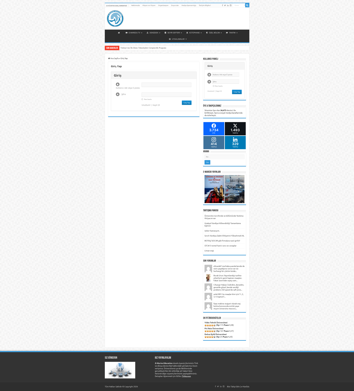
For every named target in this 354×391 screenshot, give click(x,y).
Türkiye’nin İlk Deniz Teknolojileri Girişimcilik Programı (143, 48)
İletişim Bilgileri (205, 5)
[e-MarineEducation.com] (115, 18)
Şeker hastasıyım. (212, 230)
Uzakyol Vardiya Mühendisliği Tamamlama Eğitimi (223, 224)
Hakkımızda (135, 5)
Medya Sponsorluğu (189, 5)
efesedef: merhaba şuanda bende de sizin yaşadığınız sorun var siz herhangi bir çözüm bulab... (229, 268)
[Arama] (247, 5)
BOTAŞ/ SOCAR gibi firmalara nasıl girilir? (222, 240)
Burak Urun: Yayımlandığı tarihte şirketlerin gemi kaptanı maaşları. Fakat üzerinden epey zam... (228, 278)
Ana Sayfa (114, 58)
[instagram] (231, 5)
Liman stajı (209, 250)
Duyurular (175, 5)
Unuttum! (146, 105)
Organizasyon (163, 5)
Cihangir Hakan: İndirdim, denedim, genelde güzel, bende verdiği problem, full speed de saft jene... (229, 287)
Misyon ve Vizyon (148, 5)
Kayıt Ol (156, 105)
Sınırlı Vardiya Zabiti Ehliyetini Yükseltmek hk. (224, 235)
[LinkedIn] (228, 5)
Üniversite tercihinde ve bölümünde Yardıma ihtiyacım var (224, 216)
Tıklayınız (186, 376)
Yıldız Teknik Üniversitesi (216, 322)
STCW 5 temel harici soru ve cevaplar (220, 245)
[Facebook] (222, 5)
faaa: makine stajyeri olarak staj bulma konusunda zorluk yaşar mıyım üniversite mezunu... (227, 306)
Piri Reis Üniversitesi (214, 328)
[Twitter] (225, 5)
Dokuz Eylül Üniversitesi (216, 334)
